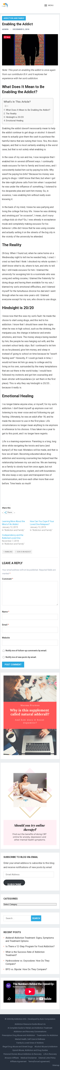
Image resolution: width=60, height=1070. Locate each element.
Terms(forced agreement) (39, 1061)
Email (5, 625)
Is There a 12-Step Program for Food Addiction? (30, 946)
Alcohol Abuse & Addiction (46, 1046)
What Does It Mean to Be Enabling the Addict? (28, 110)
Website (6, 638)
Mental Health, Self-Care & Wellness (30, 1039)
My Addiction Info (18, 1019)
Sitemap (55, 1065)
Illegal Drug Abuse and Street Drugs (18, 1046)
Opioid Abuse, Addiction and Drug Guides (30, 1050)
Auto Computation (47, 1019)
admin (5, 29)
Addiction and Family (13, 18)
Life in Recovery (50, 1054)
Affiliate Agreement (18, 1061)
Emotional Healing (14, 120)
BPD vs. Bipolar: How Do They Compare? (26, 969)
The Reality (11, 113)
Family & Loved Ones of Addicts (30, 1043)
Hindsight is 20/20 (15, 117)
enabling (8, 552)
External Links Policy (47, 1058)
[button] (49, 5)
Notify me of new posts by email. (21, 657)
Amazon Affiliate (12, 1058)
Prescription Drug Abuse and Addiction (18, 1035)
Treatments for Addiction (47, 1035)
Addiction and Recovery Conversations (30, 1031)
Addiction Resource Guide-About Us (30, 1024)
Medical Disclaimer (29, 1058)
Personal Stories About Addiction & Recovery (22, 1054)
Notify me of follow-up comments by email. (26, 650)
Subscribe (14, 884)
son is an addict (24, 552)
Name (5, 612)
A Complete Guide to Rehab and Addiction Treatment (30, 1028)
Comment (7, 579)
